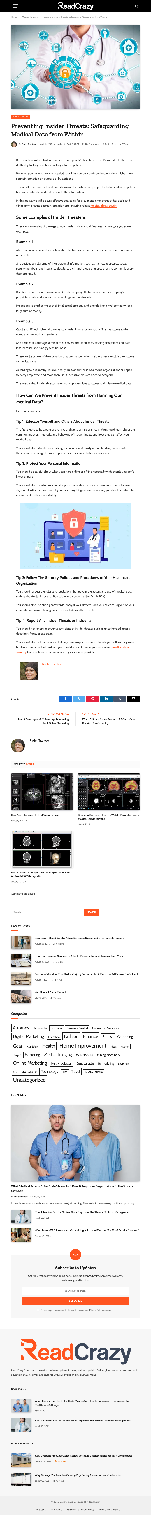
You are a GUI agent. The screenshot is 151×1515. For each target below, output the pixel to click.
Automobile (40, 1028)
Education (54, 1037)
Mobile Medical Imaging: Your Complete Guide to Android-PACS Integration (40, 874)
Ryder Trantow (29, 144)
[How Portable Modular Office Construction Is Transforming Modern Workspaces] (21, 1460)
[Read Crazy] (75, 6)
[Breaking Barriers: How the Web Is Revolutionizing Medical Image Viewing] (109, 791)
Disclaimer (71, 1509)
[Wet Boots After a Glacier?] (21, 996)
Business (56, 1028)
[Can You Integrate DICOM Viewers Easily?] (42, 791)
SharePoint (124, 1063)
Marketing (32, 1054)
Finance (90, 1036)
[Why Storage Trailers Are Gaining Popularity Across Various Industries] (21, 1479)
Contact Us (40, 1509)
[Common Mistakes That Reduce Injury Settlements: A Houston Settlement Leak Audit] (21, 978)
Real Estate (85, 1063)
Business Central (77, 1028)
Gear (17, 1046)
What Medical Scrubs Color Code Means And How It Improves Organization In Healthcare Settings (72, 1188)
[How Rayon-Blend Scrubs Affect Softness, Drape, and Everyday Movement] (21, 942)
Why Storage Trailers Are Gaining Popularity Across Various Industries (78, 1475)
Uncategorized (29, 1080)
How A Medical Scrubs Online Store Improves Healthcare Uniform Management (83, 1212)
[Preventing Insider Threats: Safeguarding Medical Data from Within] (75, 67)
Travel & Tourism (93, 1071)
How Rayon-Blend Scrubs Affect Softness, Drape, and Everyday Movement (79, 938)
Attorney (21, 1027)
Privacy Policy (96, 1310)
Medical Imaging (21, 116)
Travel (75, 1071)
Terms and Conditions (109, 1509)
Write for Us (56, 1509)
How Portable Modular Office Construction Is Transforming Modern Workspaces (83, 1455)
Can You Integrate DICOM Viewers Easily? (36, 815)
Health (48, 1046)
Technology (49, 1071)
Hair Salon (32, 1046)
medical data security (103, 205)
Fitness (107, 1036)
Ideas (114, 1046)
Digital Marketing (28, 1036)
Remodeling (106, 1063)
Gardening (125, 1036)
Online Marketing (30, 1063)
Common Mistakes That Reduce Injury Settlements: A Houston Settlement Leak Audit (86, 974)
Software (29, 1071)
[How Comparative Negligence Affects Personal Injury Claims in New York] (21, 960)
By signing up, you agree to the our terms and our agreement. (77, 1310)
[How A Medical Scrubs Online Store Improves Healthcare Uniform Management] (21, 1216)
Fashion (71, 1036)
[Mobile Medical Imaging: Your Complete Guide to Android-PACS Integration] (42, 849)
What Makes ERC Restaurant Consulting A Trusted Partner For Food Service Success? (87, 1230)
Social (15, 1072)
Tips (65, 1071)
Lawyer (17, 1055)
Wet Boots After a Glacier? (50, 992)
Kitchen (125, 1046)
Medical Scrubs (84, 1055)
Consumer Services (105, 1028)
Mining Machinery (108, 1055)
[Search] (136, 6)
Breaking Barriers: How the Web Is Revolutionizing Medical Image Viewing (108, 816)
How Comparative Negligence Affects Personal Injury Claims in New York (79, 956)
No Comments (92, 144)
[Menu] (15, 6)
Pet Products (61, 1063)
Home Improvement (82, 1045)
